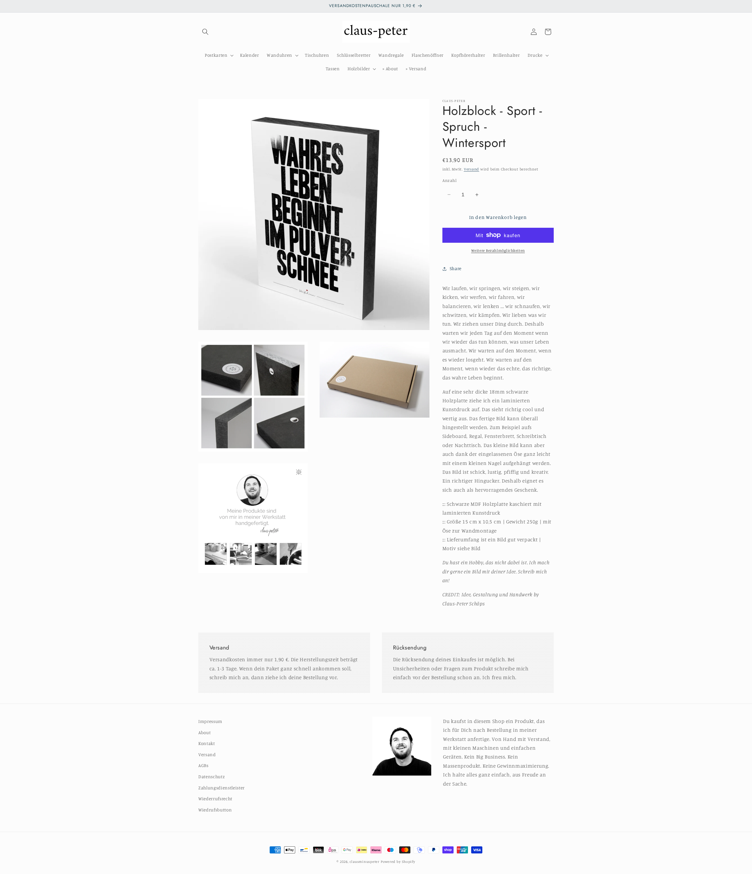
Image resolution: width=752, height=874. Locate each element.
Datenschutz (211, 776)
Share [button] (455, 268)
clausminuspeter (365, 861)
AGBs (203, 765)
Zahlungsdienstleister (221, 788)
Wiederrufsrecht (215, 798)
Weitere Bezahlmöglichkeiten (498, 250)
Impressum (210, 721)
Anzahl (449, 180)
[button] (205, 32)
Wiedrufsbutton (215, 810)
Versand (471, 169)
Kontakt (206, 743)
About (204, 732)
